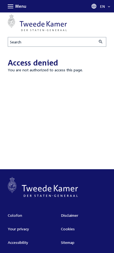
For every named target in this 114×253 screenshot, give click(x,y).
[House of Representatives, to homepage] (37, 22)
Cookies (68, 228)
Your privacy (18, 228)
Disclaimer (69, 215)
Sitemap (67, 242)
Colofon (15, 215)
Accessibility (18, 242)
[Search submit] (101, 42)
